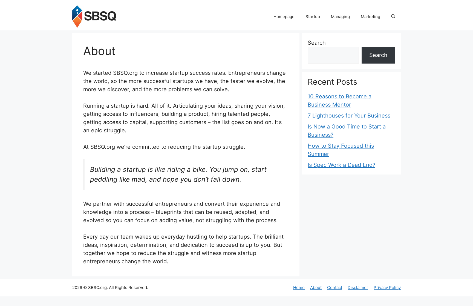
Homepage (284, 16)
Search (317, 42)
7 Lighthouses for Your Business (349, 115)
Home (299, 287)
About (316, 287)
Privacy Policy (387, 287)
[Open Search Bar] (393, 16)
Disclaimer (358, 287)
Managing (340, 16)
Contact (334, 287)
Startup (312, 16)
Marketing (370, 16)
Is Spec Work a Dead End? (341, 165)
